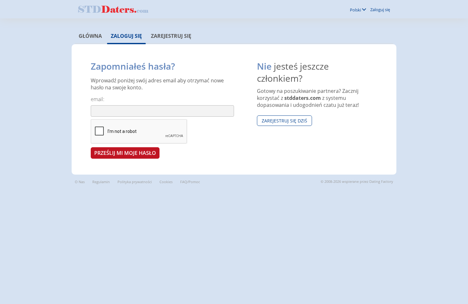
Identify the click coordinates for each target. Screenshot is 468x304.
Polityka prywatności (134, 181)
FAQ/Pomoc (190, 181)
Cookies (166, 181)
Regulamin (101, 181)
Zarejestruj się (171, 35)
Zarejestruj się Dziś (284, 121)
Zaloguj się (380, 9)
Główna (90, 35)
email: (97, 99)
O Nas (80, 181)
